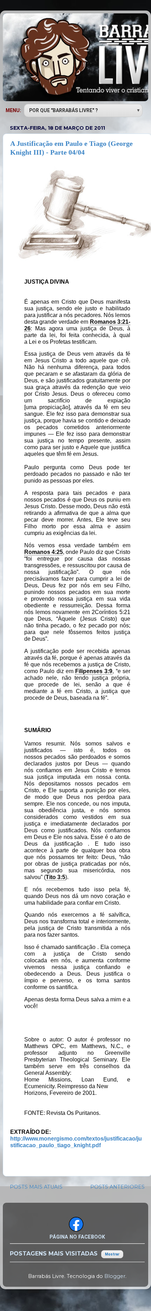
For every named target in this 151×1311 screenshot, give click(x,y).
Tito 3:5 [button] (55, 877)
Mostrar (112, 1254)
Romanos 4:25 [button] (43, 552)
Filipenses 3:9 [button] (93, 671)
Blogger (114, 1276)
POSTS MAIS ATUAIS (36, 1187)
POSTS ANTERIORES (117, 1187)
